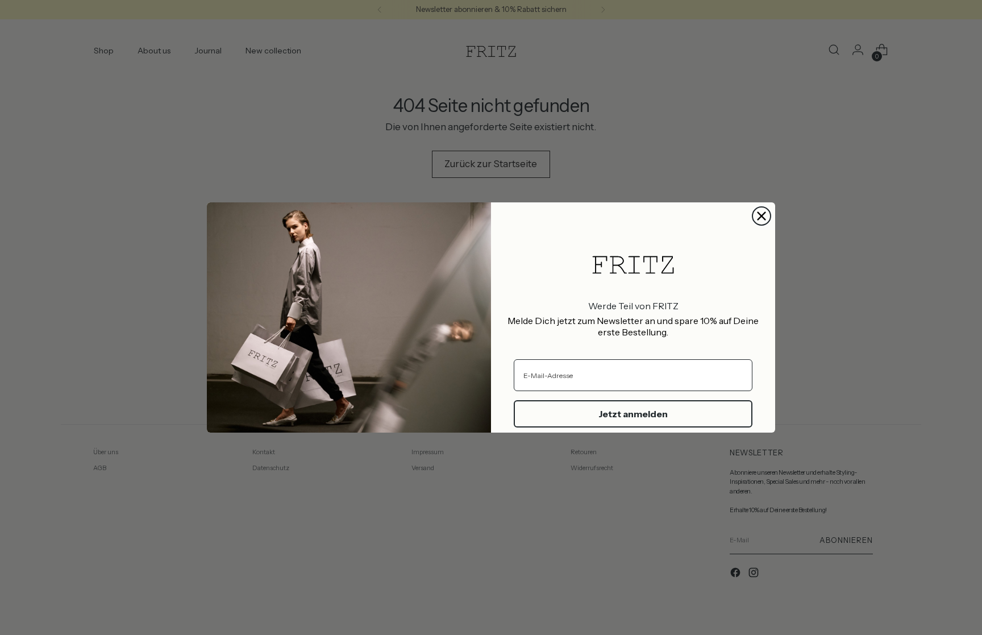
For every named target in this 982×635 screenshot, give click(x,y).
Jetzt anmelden (633, 414)
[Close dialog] (761, 216)
